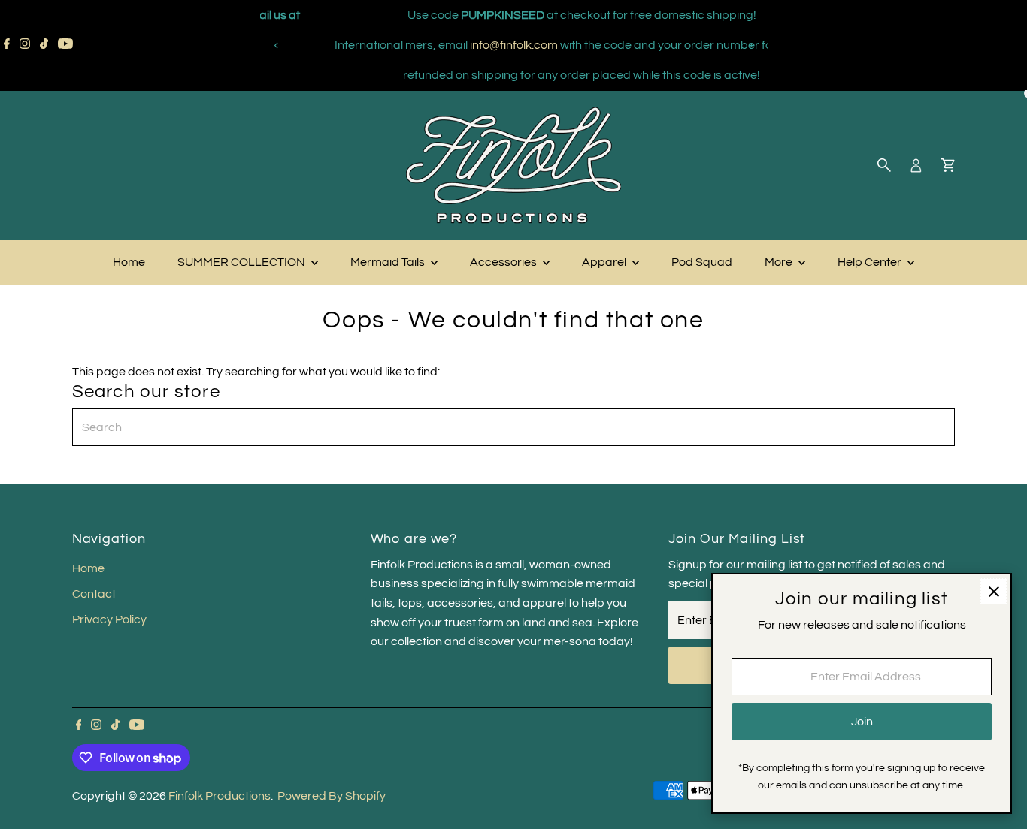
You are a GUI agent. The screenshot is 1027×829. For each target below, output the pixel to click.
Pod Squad (701, 262)
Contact (94, 594)
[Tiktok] (44, 45)
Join (862, 722)
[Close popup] (993, 591)
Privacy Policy (109, 619)
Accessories (504, 262)
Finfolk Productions (219, 796)
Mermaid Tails (388, 262)
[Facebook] (7, 45)
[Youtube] (65, 45)
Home (129, 262)
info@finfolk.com (451, 45)
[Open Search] (884, 165)
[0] (948, 165)
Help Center (871, 262)
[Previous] (277, 45)
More (780, 262)
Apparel (605, 262)
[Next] (751, 45)
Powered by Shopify (331, 796)
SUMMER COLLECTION (242, 262)
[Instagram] (25, 45)
